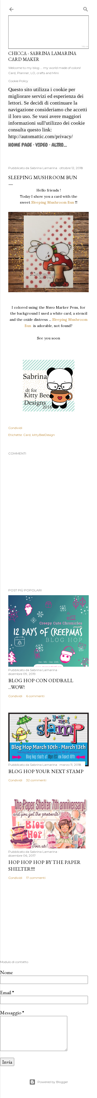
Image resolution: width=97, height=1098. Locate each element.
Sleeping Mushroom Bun (53, 202)
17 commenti (36, 878)
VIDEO (41, 144)
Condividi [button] (15, 428)
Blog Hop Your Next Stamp (46, 771)
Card (27, 435)
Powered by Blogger (53, 1082)
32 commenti (36, 780)
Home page (20, 144)
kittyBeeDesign (43, 435)
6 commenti (35, 696)
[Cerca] (86, 8)
